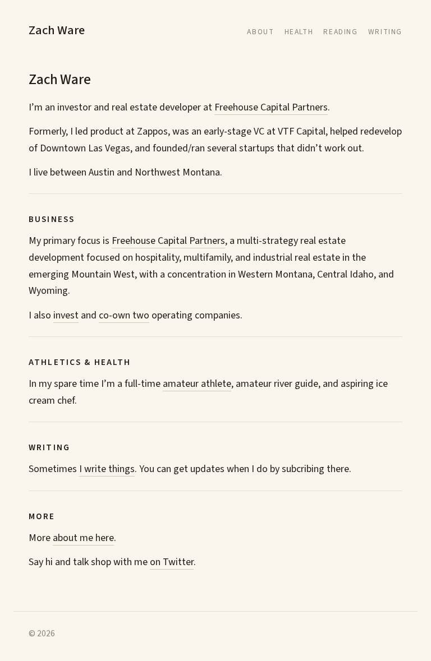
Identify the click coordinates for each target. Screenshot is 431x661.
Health (299, 31)
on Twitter (172, 562)
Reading (340, 31)
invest (66, 315)
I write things (107, 469)
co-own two (124, 315)
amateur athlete (197, 384)
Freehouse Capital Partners (271, 107)
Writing (385, 31)
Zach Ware (57, 30)
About (260, 31)
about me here (83, 538)
